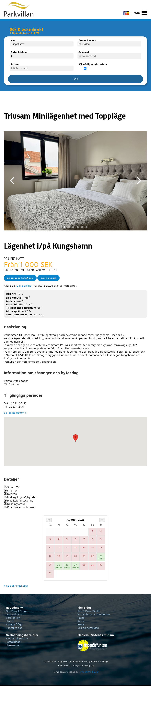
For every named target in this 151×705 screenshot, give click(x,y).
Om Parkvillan (14, 614)
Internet (11, 490)
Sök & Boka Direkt (88, 611)
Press (81, 617)
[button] (75, 438)
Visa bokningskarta (16, 585)
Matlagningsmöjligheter (21, 497)
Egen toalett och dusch (21, 507)
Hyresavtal (12, 645)
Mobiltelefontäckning (19, 500)
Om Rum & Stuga (16, 611)
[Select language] (128, 15)
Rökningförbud (16, 503)
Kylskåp (11, 493)
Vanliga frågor (14, 624)
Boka (80, 624)
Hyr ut (10, 621)
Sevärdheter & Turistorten (93, 614)
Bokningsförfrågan (20, 278)
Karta (80, 621)
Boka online (48, 278)
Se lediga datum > (15, 412)
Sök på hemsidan (88, 627)
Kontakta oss (14, 627)
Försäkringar (13, 641)
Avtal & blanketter (17, 638)
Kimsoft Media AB (89, 671)
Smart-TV (12, 487)
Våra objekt (13, 617)
